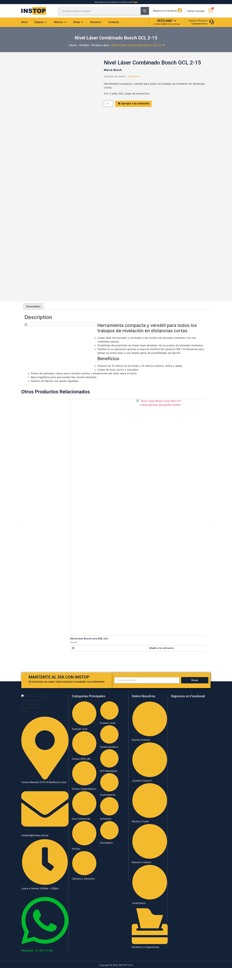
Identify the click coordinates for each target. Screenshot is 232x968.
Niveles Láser (100, 45)
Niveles (84, 45)
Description (33, 306)
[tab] (24, 22)
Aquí (135, 2)
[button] (23, 525)
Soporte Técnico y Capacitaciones (198, 22)
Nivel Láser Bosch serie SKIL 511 (89, 638)
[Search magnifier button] (145, 11)
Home (73, 45)
